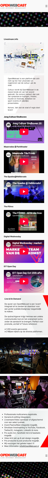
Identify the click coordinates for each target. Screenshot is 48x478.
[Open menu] (46, 6)
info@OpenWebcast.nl (29, 446)
